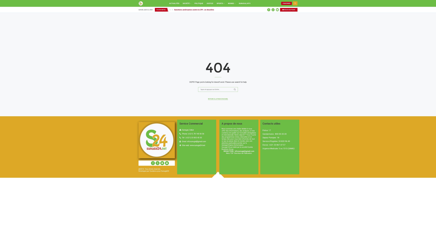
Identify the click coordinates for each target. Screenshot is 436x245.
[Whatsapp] (273, 9)
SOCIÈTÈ (186, 3)
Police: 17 (267, 130)
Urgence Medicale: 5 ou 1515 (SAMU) (279, 148)
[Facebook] (268, 9)
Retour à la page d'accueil (218, 99)
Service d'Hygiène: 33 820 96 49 (276, 141)
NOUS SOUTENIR (289, 10)
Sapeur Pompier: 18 (271, 138)
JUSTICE (210, 3)
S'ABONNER (286, 3)
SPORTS (220, 3)
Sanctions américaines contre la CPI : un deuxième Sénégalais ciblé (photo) (204, 10)
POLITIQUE (198, 3)
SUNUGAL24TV (244, 3)
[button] (170, 10)
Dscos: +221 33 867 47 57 (274, 145)
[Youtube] (277, 9)
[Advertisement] (218, 30)
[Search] (295, 3)
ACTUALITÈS (174, 3)
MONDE (231, 3)
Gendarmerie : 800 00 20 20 (275, 134)
